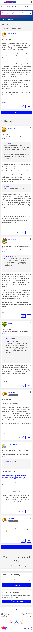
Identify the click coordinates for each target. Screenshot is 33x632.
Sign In (31, 2)
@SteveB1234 (8, 144)
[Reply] (29, 106)
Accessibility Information (26, 615)
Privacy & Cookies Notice (7, 615)
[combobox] (15, 13)
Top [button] (17, 610)
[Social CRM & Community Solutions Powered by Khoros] (28, 628)
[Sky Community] (10, 2)
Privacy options (5, 613)
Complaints (4, 616)
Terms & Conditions (27, 613)
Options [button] (3, 24)
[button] (30, 32)
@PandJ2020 (8, 338)
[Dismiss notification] (31, 6)
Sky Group (4, 618)
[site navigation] (2, 2)
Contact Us (29, 616)
